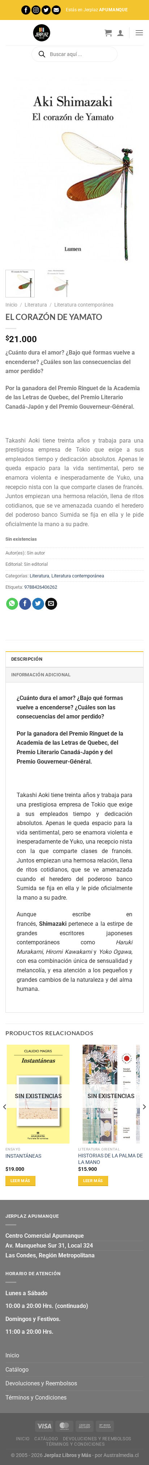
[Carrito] (108, 33)
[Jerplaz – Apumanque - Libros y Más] (41, 32)
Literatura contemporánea (84, 305)
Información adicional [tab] (41, 674)
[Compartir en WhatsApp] (12, 604)
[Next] (131, 170)
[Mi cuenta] (120, 33)
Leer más (20, 1180)
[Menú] (139, 32)
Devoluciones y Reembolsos (41, 1383)
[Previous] (17, 170)
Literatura (36, 305)
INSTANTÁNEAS (23, 1156)
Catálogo (17, 1369)
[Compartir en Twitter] (38, 604)
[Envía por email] (51, 604)
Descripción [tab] (26, 659)
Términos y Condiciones (36, 1397)
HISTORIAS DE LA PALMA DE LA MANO (110, 1159)
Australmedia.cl (121, 1455)
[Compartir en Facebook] (25, 604)
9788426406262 (40, 587)
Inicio (11, 305)
